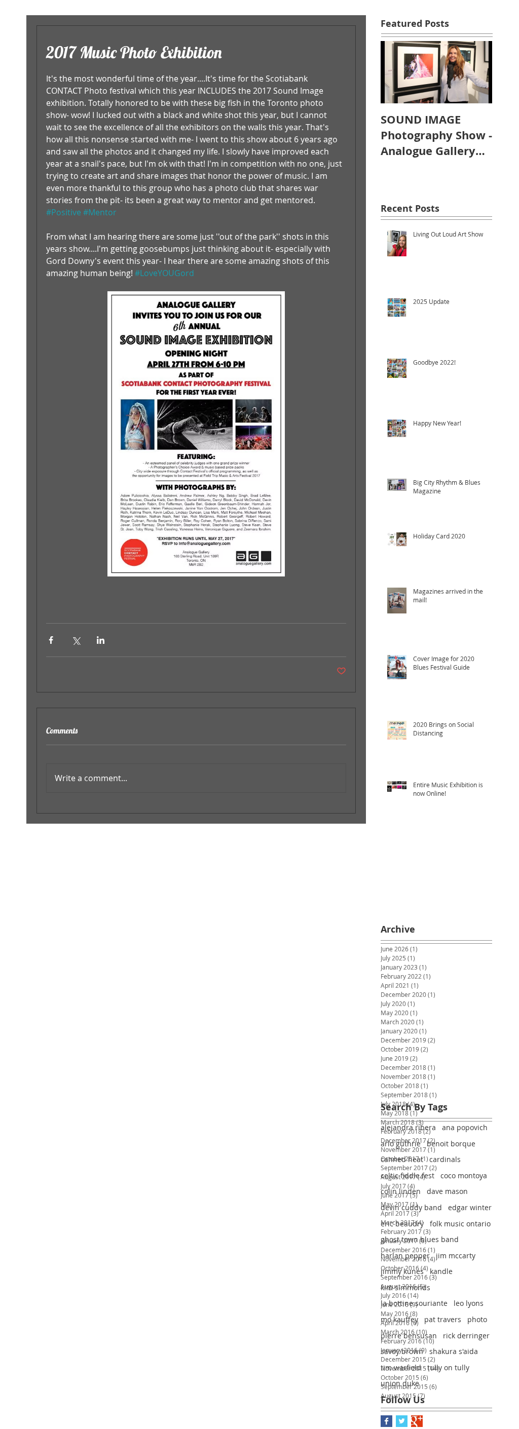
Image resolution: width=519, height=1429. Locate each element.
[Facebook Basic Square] (386, 1421)
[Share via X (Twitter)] (76, 640)
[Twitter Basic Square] (401, 1421)
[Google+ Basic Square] (417, 1421)
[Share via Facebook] (51, 640)
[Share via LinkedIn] (100, 640)
